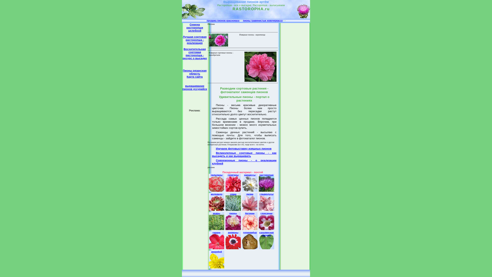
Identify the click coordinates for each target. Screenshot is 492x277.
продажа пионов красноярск (223, 20)
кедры (216, 213)
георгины (233, 175)
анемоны (233, 232)
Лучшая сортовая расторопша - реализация (195, 39)
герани (216, 232)
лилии (249, 194)
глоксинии (266, 213)
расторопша (266, 175)
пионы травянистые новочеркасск (263, 20)
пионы (233, 213)
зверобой (216, 252)
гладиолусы (266, 194)
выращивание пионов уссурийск (194, 87)
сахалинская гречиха (266, 234)
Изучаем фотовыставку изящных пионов (243, 148)
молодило (216, 194)
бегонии (249, 213)
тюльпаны (216, 175)
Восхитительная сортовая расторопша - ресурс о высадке (195, 54)
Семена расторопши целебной (194, 27)
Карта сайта (195, 76)
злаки (233, 194)
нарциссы (249, 175)
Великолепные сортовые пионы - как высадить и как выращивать (244, 154)
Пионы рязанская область (195, 72)
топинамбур (250, 232)
